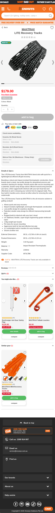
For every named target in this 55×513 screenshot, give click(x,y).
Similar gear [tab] (7, 346)
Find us (27, 458)
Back (6, 27)
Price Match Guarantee (9, 94)
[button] (5, 301)
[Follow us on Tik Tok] (33, 504)
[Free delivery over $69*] (13, 22)
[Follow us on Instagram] (21, 504)
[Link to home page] (27, 9)
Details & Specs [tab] (7, 171)
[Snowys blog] (39, 504)
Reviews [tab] (4, 268)
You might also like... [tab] (10, 279)
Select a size (7, 98)
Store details (15, 142)
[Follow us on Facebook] (15, 504)
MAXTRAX (28, 29)
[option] (14, 296)
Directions (6, 142)
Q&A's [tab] (5, 274)
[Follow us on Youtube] (27, 504)
